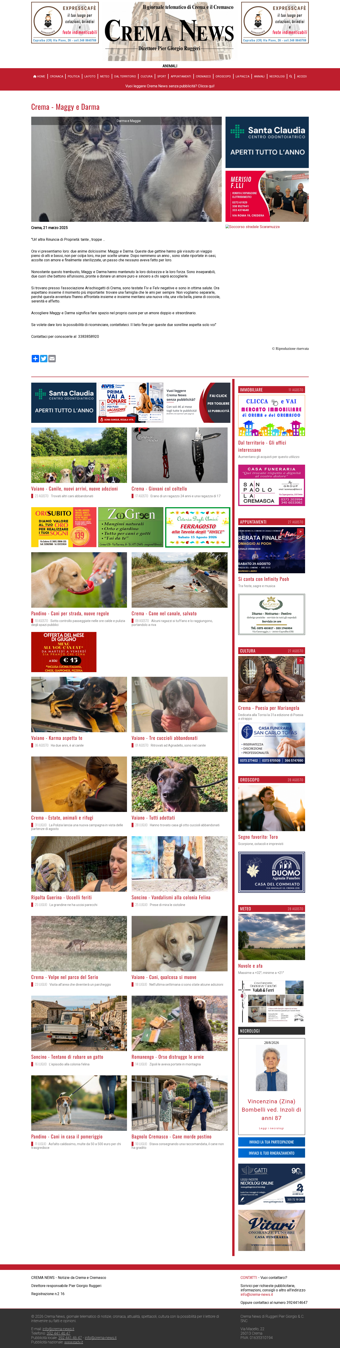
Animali (259, 76)
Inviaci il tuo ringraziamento (271, 1153)
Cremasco (203, 76)
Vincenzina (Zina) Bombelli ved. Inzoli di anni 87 (271, 1109)
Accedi (302, 76)
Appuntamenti (181, 76)
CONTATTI (249, 1277)
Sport (161, 76)
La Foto (90, 76)
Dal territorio (125, 76)
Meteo (104, 76)
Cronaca (56, 76)
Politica (74, 76)
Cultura (146, 76)
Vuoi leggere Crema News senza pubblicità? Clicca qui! (170, 86)
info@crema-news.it (257, 1294)
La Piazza (242, 76)
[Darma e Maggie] (126, 220)
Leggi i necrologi (271, 1128)
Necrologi (277, 76)
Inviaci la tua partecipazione (271, 1142)
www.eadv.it (73, 1342)
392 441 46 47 (58, 1333)
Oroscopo (223, 76)
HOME (41, 76)
